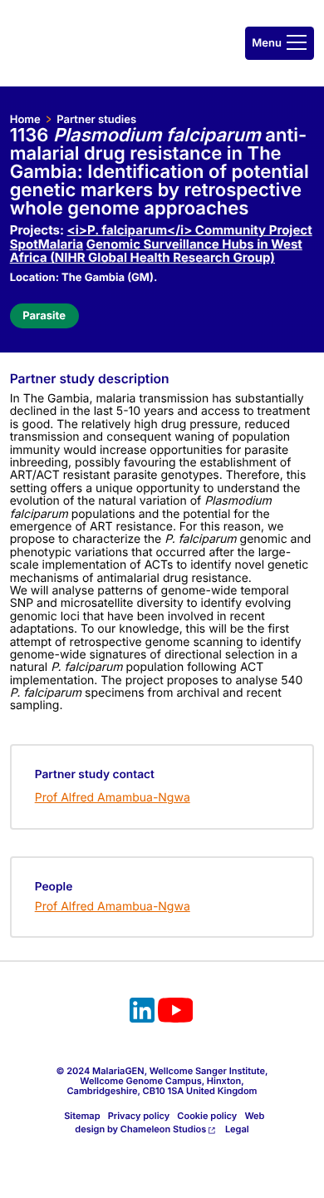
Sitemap (82, 1116)
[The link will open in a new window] (142, 1013)
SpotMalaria (46, 244)
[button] (279, 43)
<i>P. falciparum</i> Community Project (189, 230)
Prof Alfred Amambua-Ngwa (112, 798)
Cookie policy (207, 1116)
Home (25, 119)
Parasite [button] (44, 316)
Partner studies (96, 119)
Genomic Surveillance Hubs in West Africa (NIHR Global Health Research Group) (156, 251)
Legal (237, 1129)
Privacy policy (139, 1116)
